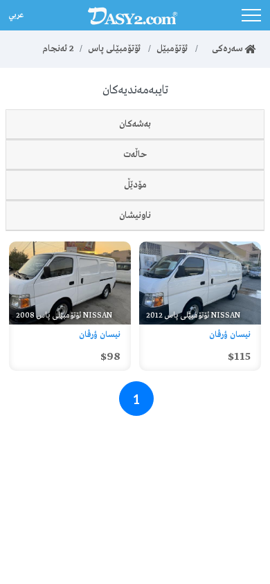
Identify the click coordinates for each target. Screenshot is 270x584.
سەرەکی (224, 49)
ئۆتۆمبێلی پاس (114, 49)
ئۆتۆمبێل (172, 49)
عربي (15, 13)
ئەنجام (58, 49)
